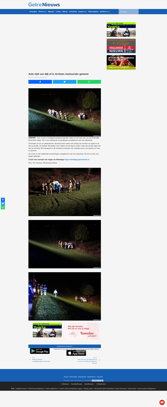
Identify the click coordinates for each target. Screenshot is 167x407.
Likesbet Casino (21, 388)
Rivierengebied (93, 11)
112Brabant (65, 384)
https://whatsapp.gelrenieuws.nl (77, 159)
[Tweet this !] (64, 82)
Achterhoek (73, 11)
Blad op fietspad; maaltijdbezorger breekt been (41, 359)
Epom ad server (121, 388)
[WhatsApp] (89, 82)
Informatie (73, 376)
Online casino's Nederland (146, 388)
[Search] (121, 11)
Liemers (58, 11)
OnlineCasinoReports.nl (36, 388)
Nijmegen (51, 11)
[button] (162, 402)
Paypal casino (88, 388)
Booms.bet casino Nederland (104, 388)
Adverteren (91, 376)
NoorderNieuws (76, 384)
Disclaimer (82, 376)
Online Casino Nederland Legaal (71, 388)
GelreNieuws (88, 384)
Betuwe (65, 11)
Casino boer (132, 388)
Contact (100, 376)
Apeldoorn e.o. (105, 11)
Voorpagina (33, 11)
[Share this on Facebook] (40, 82)
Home (66, 376)
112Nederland (101, 384)
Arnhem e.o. (42, 11)
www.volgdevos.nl (52, 388)
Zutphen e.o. (82, 11)
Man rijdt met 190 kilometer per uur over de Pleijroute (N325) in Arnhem (87, 360)
